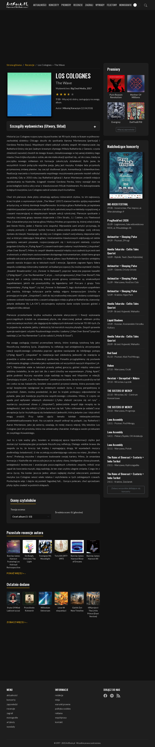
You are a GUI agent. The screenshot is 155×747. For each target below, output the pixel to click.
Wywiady (100, 5)
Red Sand (112, 353)
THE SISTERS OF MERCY (119, 391)
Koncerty (54, 5)
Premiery (66, 5)
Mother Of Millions (135, 96)
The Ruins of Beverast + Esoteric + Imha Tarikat (125, 459)
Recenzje (78, 5)
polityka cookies (63, 708)
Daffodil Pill (136, 122)
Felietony (112, 5)
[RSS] (118, 695)
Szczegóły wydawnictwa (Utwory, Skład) (38, 126)
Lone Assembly (115, 419)
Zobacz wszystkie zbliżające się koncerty (125, 490)
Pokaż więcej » (15, 573)
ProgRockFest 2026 (118, 220)
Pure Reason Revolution (116, 96)
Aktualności (39, 5)
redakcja (59, 695)
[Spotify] (112, 695)
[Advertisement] (77, 35)
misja (57, 700)
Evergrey (115, 122)
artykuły (11, 722)
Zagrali (89, 5)
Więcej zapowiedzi (125, 129)
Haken (110, 365)
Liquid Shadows (115, 320)
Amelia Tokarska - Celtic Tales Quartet (123, 251)
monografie (12, 717)
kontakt (59, 722)
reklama (59, 713)
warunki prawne (62, 704)
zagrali (10, 713)
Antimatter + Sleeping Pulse (122, 237)
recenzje (11, 708)
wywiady (11, 726)
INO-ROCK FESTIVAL (117, 204)
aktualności (12, 695)
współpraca (60, 717)
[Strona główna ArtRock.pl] (17, 5)
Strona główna (14, 64)
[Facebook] (105, 695)
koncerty (11, 700)
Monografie (125, 5)
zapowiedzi (12, 704)
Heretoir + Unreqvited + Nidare (123, 378)
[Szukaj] (145, 5)
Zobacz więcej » (16, 622)
